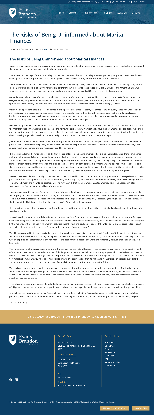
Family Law (121, 13)
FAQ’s (135, 2)
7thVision (52, 402)
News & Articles (112, 362)
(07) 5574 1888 (116, 316)
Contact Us (141, 408)
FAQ (107, 359)
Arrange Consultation (114, 408)
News (142, 2)
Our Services (91, 13)
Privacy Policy (92, 402)
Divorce (108, 13)
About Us (73, 13)
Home (61, 13)
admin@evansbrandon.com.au (72, 385)
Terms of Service (105, 402)
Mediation (137, 13)
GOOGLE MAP (67, 354)
